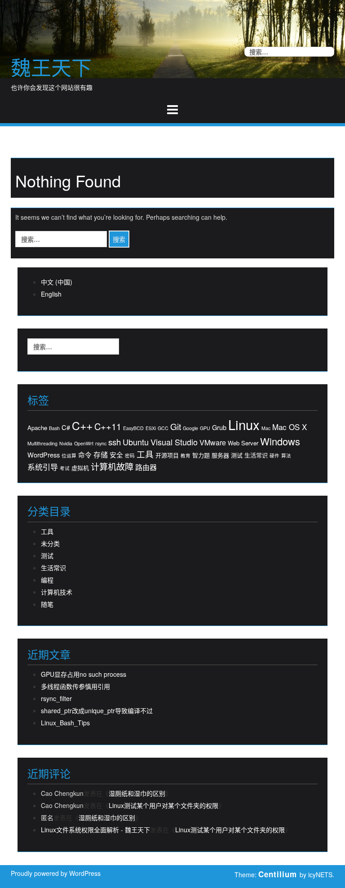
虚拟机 (80, 468)
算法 (286, 455)
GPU (205, 428)
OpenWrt (83, 443)
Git (175, 426)
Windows (280, 441)
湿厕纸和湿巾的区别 (137, 793)
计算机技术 (56, 591)
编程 (47, 579)
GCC (163, 428)
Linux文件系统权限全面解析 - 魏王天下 (95, 829)
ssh (114, 442)
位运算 (69, 455)
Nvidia (65, 443)
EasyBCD (133, 428)
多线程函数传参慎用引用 (75, 686)
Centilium (277, 874)
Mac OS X (289, 427)
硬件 (274, 455)
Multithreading (42, 443)
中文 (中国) (56, 281)
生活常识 (256, 455)
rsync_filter (56, 698)
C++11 (107, 426)
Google (190, 428)
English (51, 293)
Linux (244, 424)
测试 (237, 455)
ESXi (151, 428)
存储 (100, 455)
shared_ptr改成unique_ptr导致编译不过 (97, 710)
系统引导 (42, 467)
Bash (54, 428)
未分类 (50, 543)
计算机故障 (112, 466)
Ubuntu (136, 442)
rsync (100, 443)
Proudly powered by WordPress (56, 873)
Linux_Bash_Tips (65, 722)
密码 (130, 455)
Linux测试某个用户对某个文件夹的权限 (163, 805)
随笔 (47, 603)
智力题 (201, 455)
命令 (85, 454)
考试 (65, 468)
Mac (265, 428)
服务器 (220, 455)
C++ (82, 425)
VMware (212, 443)
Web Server (243, 443)
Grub (219, 427)
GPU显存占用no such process (83, 674)
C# (66, 427)
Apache (37, 428)
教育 (185, 455)
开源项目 (167, 455)
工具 (145, 454)
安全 (116, 454)
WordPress (43, 454)
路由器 (146, 467)
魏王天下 (51, 67)
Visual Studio (174, 442)
